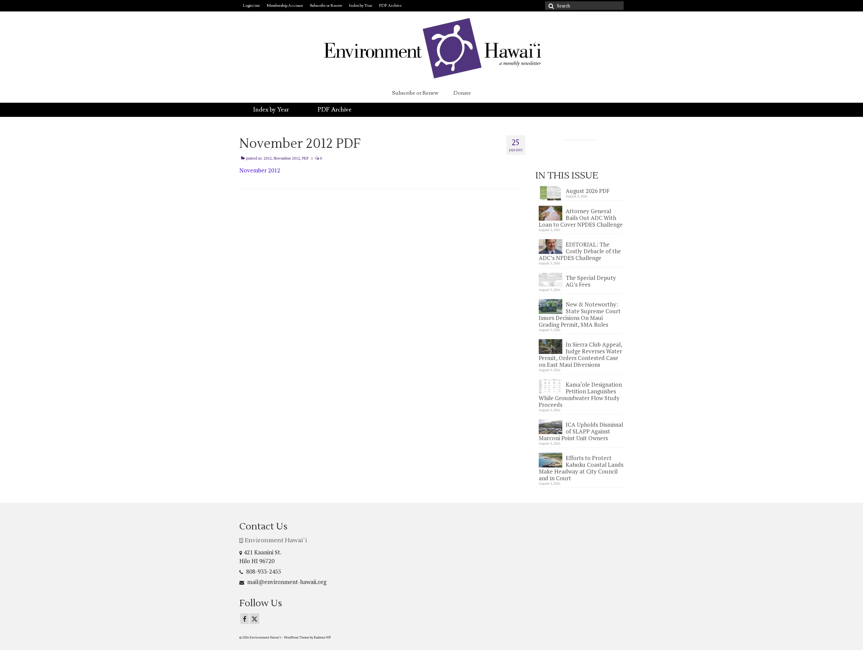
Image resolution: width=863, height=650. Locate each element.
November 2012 (287, 158)
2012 (268, 158)
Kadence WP (322, 637)
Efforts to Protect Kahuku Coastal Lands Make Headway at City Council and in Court (581, 468)
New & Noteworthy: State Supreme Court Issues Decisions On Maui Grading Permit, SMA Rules (580, 314)
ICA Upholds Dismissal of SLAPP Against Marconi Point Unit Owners (581, 431)
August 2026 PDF (587, 190)
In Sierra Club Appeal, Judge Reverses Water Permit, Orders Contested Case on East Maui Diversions (580, 354)
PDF (305, 158)
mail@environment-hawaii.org (286, 582)
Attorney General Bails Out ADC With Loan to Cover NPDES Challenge (581, 217)
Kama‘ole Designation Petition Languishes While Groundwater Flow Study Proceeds (580, 394)
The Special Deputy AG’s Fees (591, 281)
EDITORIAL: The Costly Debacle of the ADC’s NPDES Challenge (580, 250)
